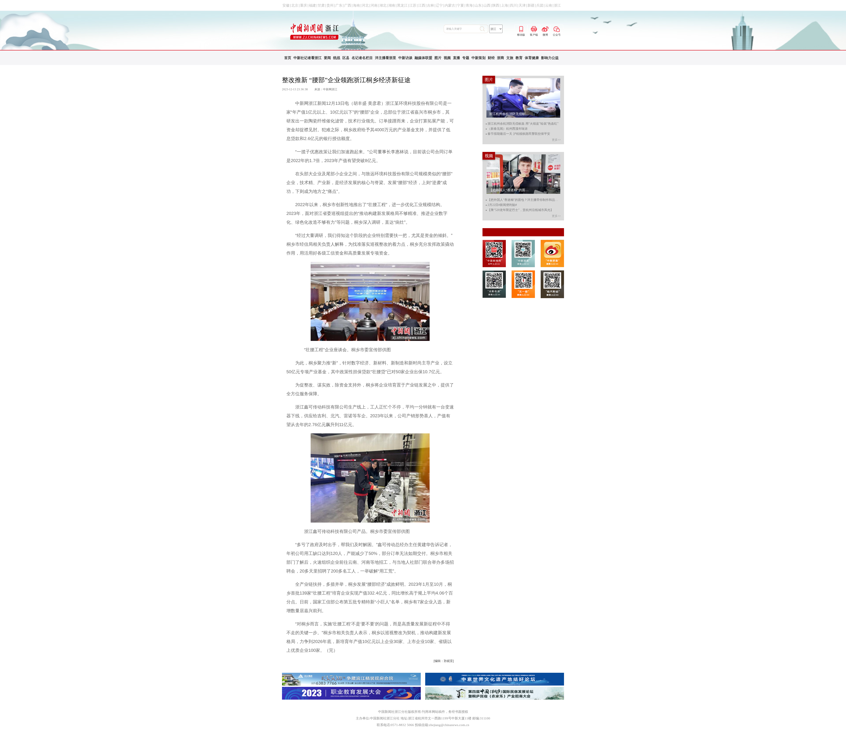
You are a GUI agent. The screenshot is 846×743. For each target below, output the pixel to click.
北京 (294, 5)
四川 (513, 5)
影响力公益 (550, 58)
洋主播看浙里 (385, 58)
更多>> (556, 139)
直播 (456, 58)
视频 (447, 58)
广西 (347, 5)
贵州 (330, 5)
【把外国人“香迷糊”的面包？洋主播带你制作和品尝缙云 (524, 199)
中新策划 (478, 58)
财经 (491, 58)
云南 (548, 5)
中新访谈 (405, 58)
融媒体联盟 (423, 58)
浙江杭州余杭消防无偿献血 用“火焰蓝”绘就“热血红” (523, 123)
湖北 (382, 5)
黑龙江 (402, 5)
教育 (519, 58)
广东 (338, 5)
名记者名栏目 (362, 58)
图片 (438, 58)
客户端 (533, 28)
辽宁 (439, 5)
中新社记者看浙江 (307, 58)
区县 (345, 58)
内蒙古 (450, 5)
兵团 (539, 5)
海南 (356, 5)
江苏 (412, 5)
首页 (287, 58)
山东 (478, 5)
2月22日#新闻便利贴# (502, 205)
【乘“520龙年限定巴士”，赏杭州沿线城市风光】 (520, 210)
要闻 (327, 58)
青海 (469, 5)
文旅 (509, 58)
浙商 (500, 58)
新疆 (530, 5)
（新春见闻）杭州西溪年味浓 (508, 128)
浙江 (557, 5)
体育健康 (532, 58)
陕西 (495, 5)
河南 (374, 5)
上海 (504, 5)
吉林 (430, 5)
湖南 (391, 5)
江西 (421, 5)
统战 (336, 58)
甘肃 (321, 5)
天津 (522, 5)
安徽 (285, 5)
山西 (486, 5)
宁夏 (460, 5)
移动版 (521, 28)
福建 (312, 5)
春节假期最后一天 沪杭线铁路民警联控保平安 (519, 133)
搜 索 (484, 29)
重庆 (303, 5)
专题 (465, 58)
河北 (365, 5)
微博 (545, 28)
